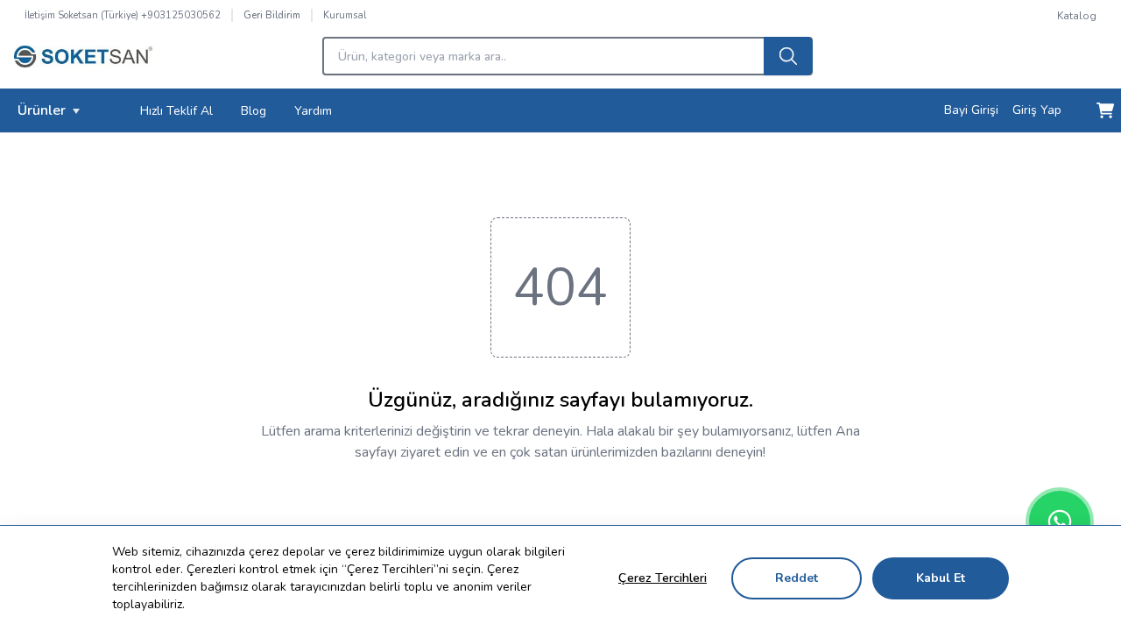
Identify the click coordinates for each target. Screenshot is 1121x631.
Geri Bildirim (271, 15)
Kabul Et (940, 578)
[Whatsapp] (1059, 521)
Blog (253, 111)
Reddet (796, 578)
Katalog (1076, 16)
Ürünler (42, 110)
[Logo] (83, 61)
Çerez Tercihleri (662, 578)
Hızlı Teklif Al (176, 111)
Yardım (313, 111)
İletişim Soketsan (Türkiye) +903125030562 (123, 15)
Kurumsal (344, 15)
